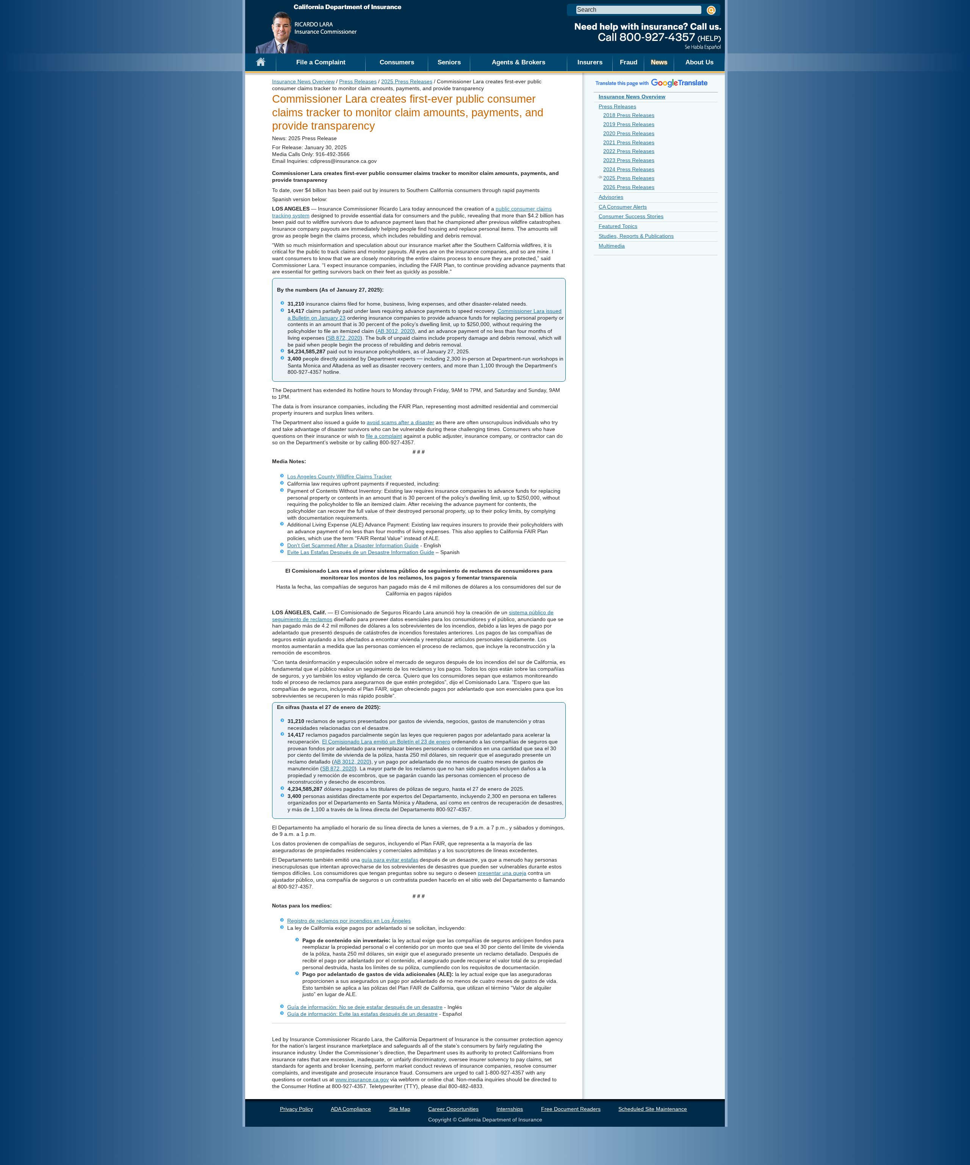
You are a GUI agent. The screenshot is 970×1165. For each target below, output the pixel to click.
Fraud (628, 62)
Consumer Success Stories (631, 216)
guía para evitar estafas (389, 860)
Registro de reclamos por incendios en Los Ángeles (349, 921)
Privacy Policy (296, 1109)
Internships (509, 1109)
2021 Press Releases (628, 142)
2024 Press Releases (628, 169)
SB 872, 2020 (344, 338)
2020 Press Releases (628, 133)
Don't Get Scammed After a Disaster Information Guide (353, 545)
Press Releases (358, 81)
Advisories (611, 197)
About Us (699, 62)
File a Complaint (321, 62)
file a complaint (384, 436)
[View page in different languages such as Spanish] (652, 83)
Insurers (589, 62)
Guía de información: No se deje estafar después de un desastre (365, 1007)
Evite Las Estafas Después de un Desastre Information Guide (360, 552)
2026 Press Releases (628, 187)
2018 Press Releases (628, 115)
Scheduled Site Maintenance (652, 1109)
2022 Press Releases (628, 151)
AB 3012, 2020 (395, 331)
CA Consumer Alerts (623, 207)
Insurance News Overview (303, 81)
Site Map (399, 1109)
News (659, 62)
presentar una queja (502, 873)
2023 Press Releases (628, 160)
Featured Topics (618, 226)
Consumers (397, 62)
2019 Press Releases (628, 124)
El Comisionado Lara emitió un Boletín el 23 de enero (386, 742)
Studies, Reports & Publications (636, 236)
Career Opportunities (453, 1109)
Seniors (449, 62)
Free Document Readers (571, 1109)
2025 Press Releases (406, 81)
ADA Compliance (351, 1109)
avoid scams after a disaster (400, 422)
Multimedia (612, 246)
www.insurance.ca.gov (362, 1079)
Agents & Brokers (518, 62)
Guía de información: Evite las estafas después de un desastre (362, 1014)
